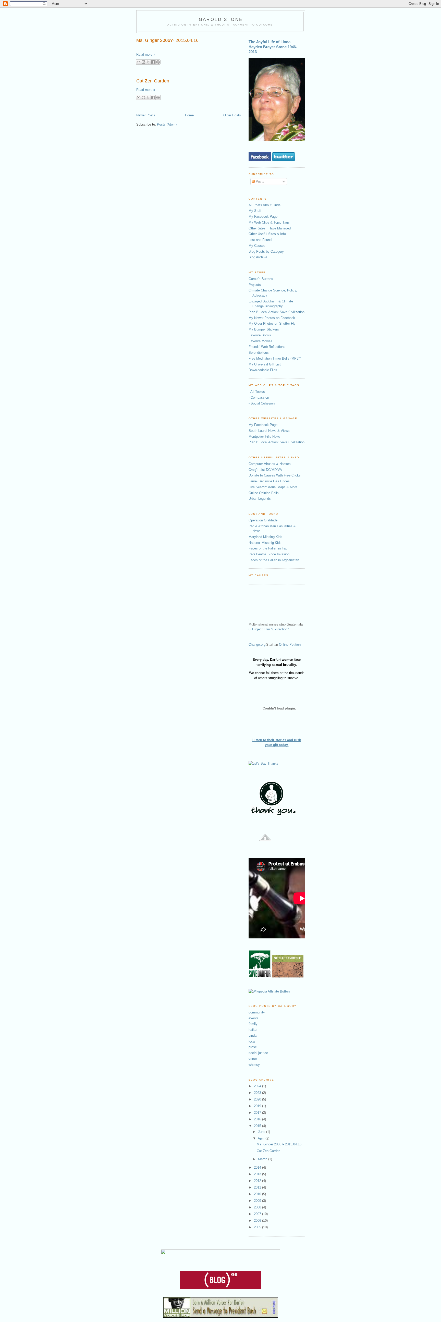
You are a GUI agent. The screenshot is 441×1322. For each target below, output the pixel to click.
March (263, 1159)
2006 (258, 1220)
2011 (258, 1187)
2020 (258, 1099)
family (253, 1024)
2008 (258, 1207)
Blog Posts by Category (266, 251)
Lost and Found (260, 240)
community (257, 1012)
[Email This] (138, 62)
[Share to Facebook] (153, 62)
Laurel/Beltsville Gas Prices (269, 481)
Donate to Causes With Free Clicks (275, 475)
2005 (258, 1227)
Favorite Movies (260, 341)
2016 (258, 1119)
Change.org (257, 644)
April (261, 1138)
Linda (252, 1035)
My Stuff (255, 211)
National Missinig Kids (265, 543)
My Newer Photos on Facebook (272, 318)
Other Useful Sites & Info (267, 234)
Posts (259, 181)
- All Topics (257, 392)
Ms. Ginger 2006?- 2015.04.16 (167, 40)
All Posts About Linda (264, 205)
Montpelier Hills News (264, 436)
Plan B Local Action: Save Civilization (276, 312)
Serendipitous (259, 352)
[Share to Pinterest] (158, 62)
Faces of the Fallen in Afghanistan (274, 560)
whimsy (254, 1065)
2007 (258, 1214)
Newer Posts (145, 115)
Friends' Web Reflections (267, 347)
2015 (258, 1126)
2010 (258, 1194)
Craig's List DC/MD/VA (265, 470)
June (262, 1132)
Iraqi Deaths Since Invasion (269, 554)
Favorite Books (260, 335)
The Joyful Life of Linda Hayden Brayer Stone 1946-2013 (273, 47)
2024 (258, 1086)
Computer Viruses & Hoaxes (270, 464)
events (254, 1018)
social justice (258, 1053)
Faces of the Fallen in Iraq (268, 548)
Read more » (145, 54)
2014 (258, 1167)
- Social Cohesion (262, 403)
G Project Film (269, 629)
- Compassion (259, 397)
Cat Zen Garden (152, 80)
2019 (258, 1106)
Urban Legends (260, 498)
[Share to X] (148, 62)
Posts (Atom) (167, 124)
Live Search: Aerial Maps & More (273, 487)
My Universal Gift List (265, 364)
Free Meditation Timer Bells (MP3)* (275, 358)
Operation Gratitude (263, 520)
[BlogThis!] (143, 62)
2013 (258, 1174)
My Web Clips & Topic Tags (269, 222)
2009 (258, 1201)
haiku (252, 1030)
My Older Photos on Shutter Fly (272, 323)
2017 (258, 1113)
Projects (255, 285)
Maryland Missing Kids (265, 537)
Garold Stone (221, 19)
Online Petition (290, 644)
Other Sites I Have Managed (270, 228)
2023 (258, 1093)
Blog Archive (258, 257)
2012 (258, 1181)
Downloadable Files (263, 370)
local (252, 1041)
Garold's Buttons (261, 279)
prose (253, 1047)
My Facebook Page (263, 216)
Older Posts (232, 115)
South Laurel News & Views (269, 431)
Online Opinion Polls (264, 493)
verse (253, 1059)
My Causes (257, 246)
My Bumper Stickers (264, 329)
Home (189, 115)
